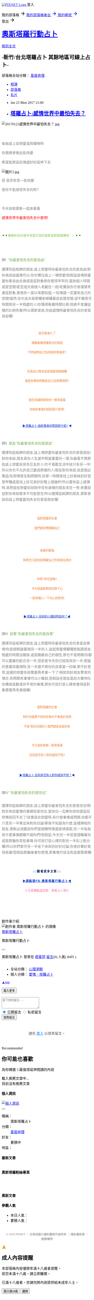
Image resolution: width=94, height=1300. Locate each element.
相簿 (13, 84)
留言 (49, 957)
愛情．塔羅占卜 (41, 974)
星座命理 (38, 75)
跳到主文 (9, 46)
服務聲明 (47, 1239)
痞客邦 (40, 957)
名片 (13, 95)
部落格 (15, 90)
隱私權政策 (78, 1234)
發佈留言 (9, 1017)
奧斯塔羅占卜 (12, 932)
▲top (6, 982)
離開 (25, 1291)
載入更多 (9, 990)
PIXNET (20, 1234)
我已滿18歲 (10, 1291)
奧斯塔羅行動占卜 (30, 34)
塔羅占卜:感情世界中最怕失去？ (48, 113)
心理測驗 (36, 969)
